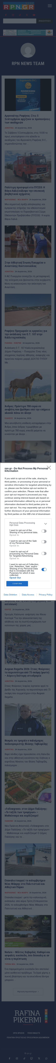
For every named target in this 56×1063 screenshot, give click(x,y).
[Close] (50, 469)
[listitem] (28, 524)
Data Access (28, 594)
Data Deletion (10, 594)
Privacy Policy (45, 594)
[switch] (44, 531)
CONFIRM (17, 583)
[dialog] (28, 531)
